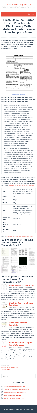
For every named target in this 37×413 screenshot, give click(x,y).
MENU (32, 14)
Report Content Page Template (12, 395)
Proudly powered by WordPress (13, 409)
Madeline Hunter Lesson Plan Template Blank (21, 185)
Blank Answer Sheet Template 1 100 (14, 398)
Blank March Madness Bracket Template (15, 392)
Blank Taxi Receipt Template (18, 323)
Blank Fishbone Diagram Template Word (21, 343)
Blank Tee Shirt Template (21, 285)
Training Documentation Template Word (14, 386)
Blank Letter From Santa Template (21, 304)
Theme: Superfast (28, 409)
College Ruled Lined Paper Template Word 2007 (17, 389)
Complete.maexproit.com (18, 4)
